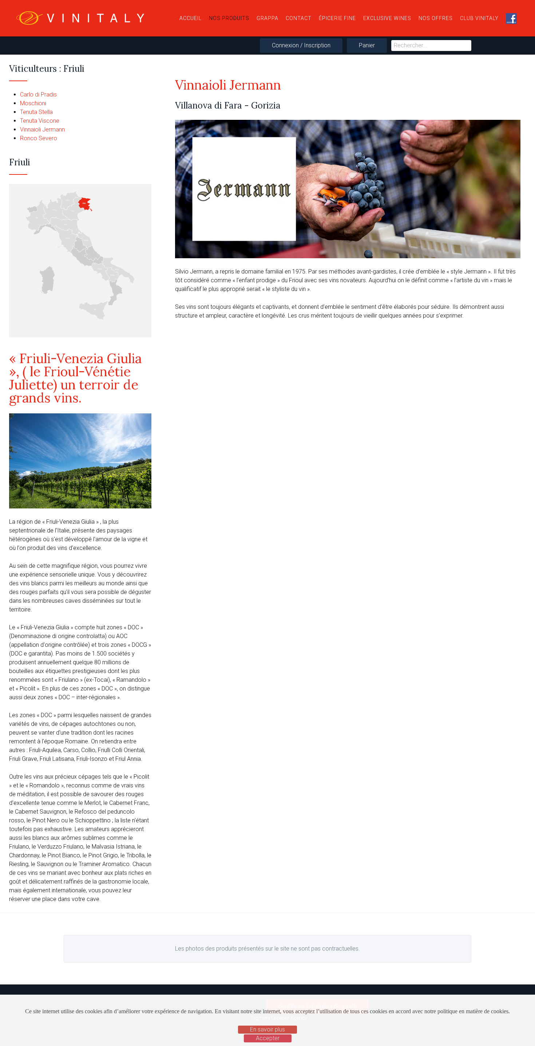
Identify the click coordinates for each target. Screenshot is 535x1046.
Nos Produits (229, 18)
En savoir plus (267, 1029)
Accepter (268, 1038)
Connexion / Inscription (301, 45)
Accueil (190, 18)
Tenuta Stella (36, 112)
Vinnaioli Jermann (42, 129)
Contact (299, 18)
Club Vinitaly (479, 18)
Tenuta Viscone (39, 120)
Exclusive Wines (387, 18)
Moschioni (33, 103)
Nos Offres (436, 18)
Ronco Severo (38, 138)
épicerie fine (337, 18)
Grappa (267, 18)
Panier (367, 45)
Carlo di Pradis (38, 94)
